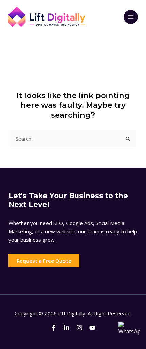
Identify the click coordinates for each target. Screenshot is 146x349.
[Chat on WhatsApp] (129, 332)
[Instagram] (79, 328)
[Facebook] (54, 328)
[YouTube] (92, 328)
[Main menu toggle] (131, 17)
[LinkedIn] (66, 328)
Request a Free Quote (44, 260)
